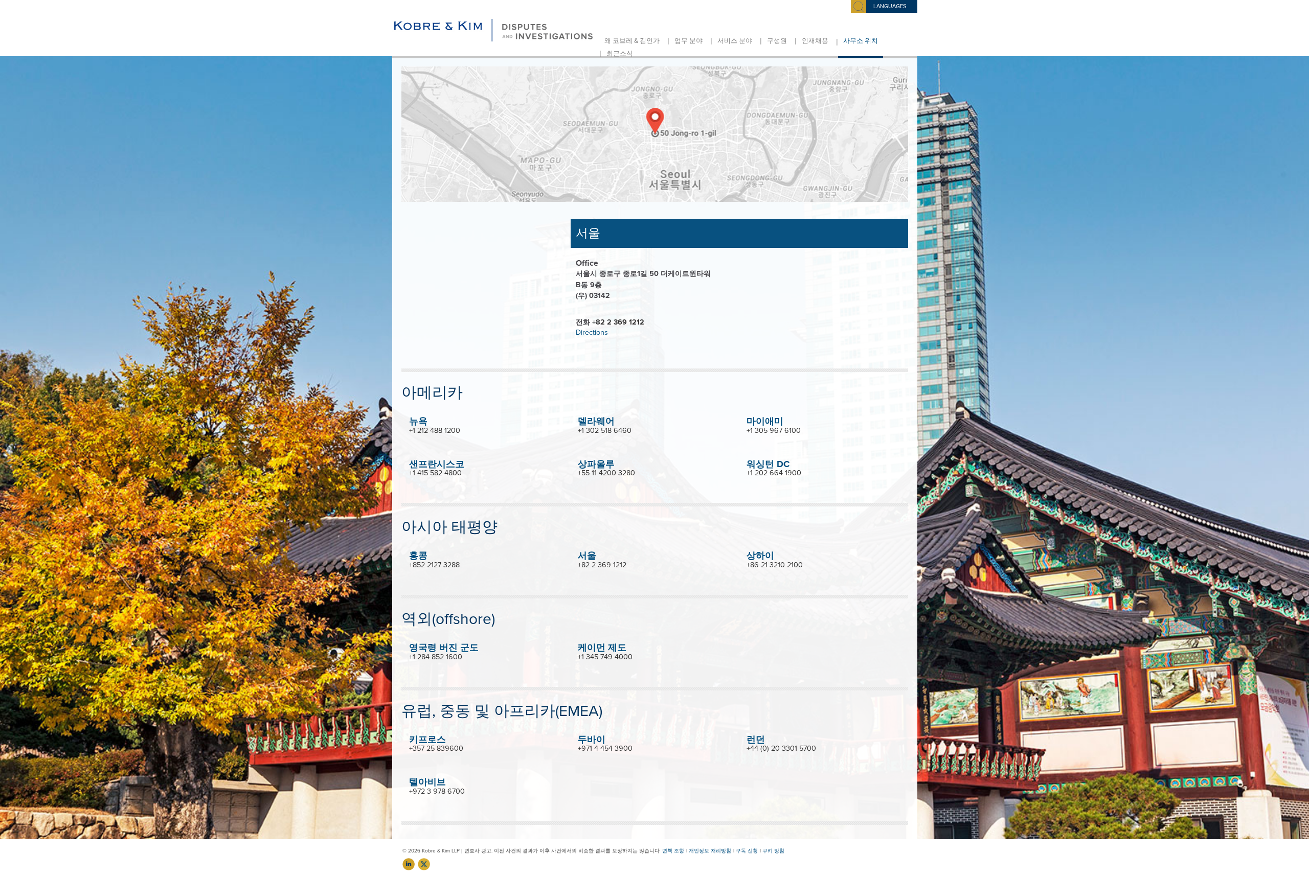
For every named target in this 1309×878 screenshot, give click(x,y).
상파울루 (596, 464)
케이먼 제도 (602, 647)
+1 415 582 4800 (435, 473)
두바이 (591, 739)
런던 (756, 739)
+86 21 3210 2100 (775, 565)
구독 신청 (747, 851)
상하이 (760, 555)
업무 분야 (688, 41)
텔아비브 (427, 782)
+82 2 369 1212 (618, 322)
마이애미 (765, 421)
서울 (587, 555)
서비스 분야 (734, 41)
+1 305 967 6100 (774, 430)
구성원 (777, 41)
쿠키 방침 (773, 851)
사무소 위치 (860, 41)
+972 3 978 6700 (437, 791)
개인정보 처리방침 (710, 851)
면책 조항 (673, 851)
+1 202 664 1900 (774, 473)
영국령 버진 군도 (444, 647)
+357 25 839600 (436, 748)
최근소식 (619, 54)
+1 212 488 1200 (434, 430)
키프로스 (427, 739)
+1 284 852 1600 (435, 657)
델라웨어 (596, 421)
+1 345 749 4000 (605, 657)
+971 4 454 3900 (605, 748)
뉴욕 (418, 421)
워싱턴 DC (768, 464)
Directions (592, 332)
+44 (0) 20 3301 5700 (781, 748)
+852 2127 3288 (434, 565)
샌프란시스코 (436, 464)
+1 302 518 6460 (604, 430)
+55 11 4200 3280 (606, 473)
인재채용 (815, 41)
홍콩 (418, 555)
